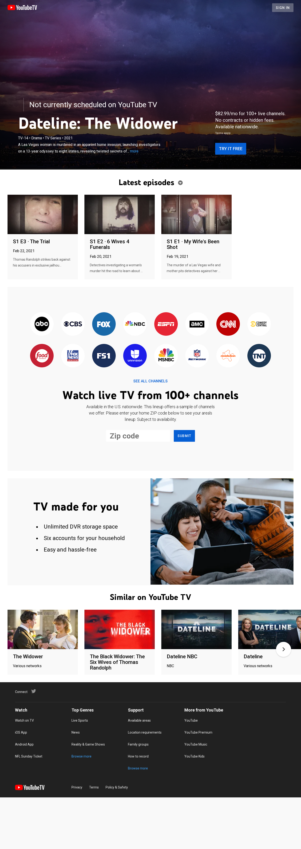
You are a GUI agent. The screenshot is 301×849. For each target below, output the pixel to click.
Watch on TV (24, 720)
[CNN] (228, 324)
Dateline (253, 656)
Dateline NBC (182, 656)
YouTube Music (195, 744)
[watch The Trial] (43, 215)
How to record (138, 756)
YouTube (191, 720)
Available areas (139, 720)
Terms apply (222, 133)
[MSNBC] (166, 356)
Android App (24, 744)
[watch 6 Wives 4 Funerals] (119, 215)
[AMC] (197, 324)
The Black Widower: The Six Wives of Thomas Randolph (117, 662)
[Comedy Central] (259, 324)
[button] (283, 649)
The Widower (28, 656)
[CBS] (72, 324)
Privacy (76, 787)
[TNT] (259, 356)
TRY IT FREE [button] (230, 148)
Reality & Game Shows (88, 744)
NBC (170, 666)
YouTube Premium (198, 732)
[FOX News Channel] (72, 356)
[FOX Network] (103, 324)
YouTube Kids (194, 756)
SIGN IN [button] (283, 8)
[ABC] (41, 324)
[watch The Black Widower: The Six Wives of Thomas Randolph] (119, 630)
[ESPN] (166, 324)
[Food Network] (41, 356)
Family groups (138, 744)
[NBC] (134, 324)
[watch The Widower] (43, 630)
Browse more (81, 756)
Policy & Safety (117, 787)
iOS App (21, 732)
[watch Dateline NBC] (196, 630)
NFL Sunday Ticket (28, 756)
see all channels (150, 381)
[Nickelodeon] (228, 356)
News (75, 732)
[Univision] (134, 356)
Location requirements (145, 732)
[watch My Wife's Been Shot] (196, 215)
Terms (94, 787)
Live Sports (79, 720)
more (134, 151)
